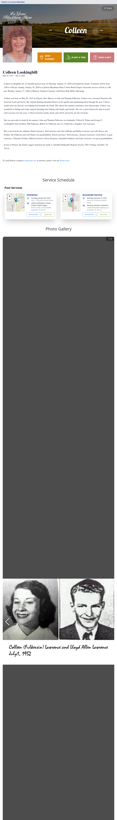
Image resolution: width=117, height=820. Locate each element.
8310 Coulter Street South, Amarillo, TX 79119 (41, 209)
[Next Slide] (109, 621)
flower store (64, 160)
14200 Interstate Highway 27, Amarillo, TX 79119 (98, 209)
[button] (15, 200)
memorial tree (30, 160)
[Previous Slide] (7, 621)
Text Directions (33, 214)
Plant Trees (48, 214)
